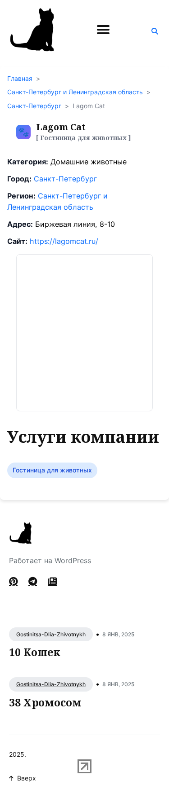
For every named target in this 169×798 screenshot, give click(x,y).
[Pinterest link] (14, 581)
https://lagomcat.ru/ (64, 241)
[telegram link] (33, 581)
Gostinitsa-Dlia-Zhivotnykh (51, 634)
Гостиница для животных (52, 470)
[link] (52, 581)
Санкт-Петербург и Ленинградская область (75, 92)
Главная (19, 78)
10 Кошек (34, 652)
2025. (17, 754)
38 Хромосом (45, 702)
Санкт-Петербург (34, 106)
